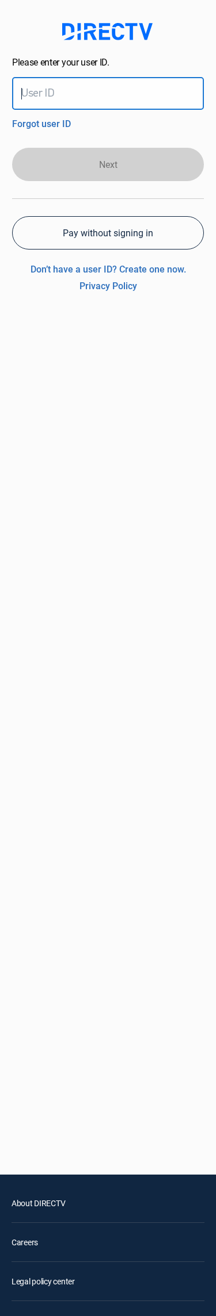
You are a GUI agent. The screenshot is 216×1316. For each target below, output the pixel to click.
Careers (25, 1242)
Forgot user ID (41, 123)
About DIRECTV (38, 1203)
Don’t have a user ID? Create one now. (108, 269)
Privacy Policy (108, 285)
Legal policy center (43, 1281)
